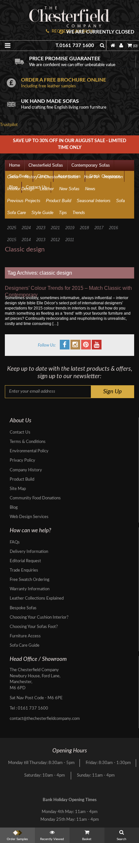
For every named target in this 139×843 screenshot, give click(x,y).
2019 (69, 227)
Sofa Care (16, 212)
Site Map (18, 489)
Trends (78, 212)
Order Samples (17, 839)
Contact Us (20, 432)
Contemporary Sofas (90, 165)
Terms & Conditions (28, 442)
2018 (84, 227)
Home (14, 165)
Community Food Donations (35, 498)
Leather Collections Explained (37, 598)
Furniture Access (25, 636)
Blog (14, 507)
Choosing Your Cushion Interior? (39, 617)
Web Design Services (29, 517)
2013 (40, 239)
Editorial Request (25, 561)
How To (91, 176)
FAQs (15, 542)
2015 (11, 239)
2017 (98, 227)
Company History (26, 470)
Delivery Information (29, 552)
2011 (69, 239)
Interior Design (20, 188)
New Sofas (69, 188)
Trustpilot (9, 125)
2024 (26, 227)
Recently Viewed (52, 839)
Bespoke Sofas (23, 608)
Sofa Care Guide (24, 645)
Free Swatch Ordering (29, 580)
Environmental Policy (29, 451)
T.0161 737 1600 (75, 45)
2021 (55, 227)
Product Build (58, 200)
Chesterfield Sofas (45, 165)
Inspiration (113, 176)
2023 (40, 227)
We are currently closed (99, 32)
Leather (47, 188)
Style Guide (42, 212)
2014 (26, 239)
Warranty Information (29, 589)
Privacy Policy (22, 460)
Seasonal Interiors (94, 200)
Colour (13, 176)
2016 (113, 227)
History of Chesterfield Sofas (52, 176)
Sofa (120, 200)
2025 (11, 227)
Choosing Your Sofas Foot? (34, 627)
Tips (63, 212)
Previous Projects (23, 200)
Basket (86, 839)
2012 (55, 239)
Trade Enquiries (24, 570)
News (90, 188)
